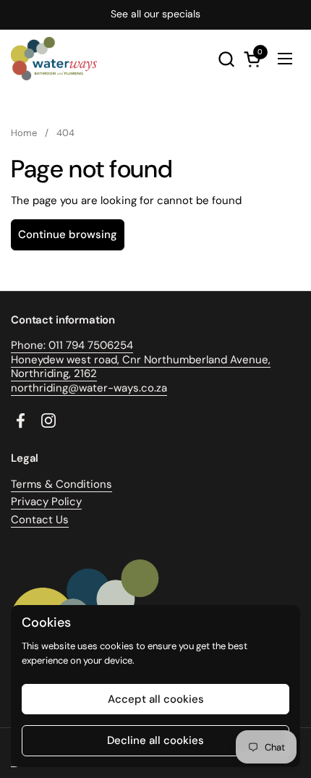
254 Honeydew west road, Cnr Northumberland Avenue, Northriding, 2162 (140, 359)
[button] (226, 59)
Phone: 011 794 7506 (62, 345)
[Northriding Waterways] (54, 58)
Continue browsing (67, 234)
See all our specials (155, 14)
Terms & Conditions (61, 484)
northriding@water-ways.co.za (89, 388)
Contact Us (40, 519)
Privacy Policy (46, 501)
